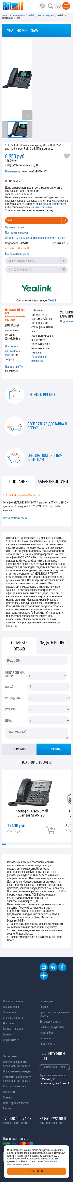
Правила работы (13, 1001)
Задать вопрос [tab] (54, 642)
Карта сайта (47, 1038)
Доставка (8, 1023)
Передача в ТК (13, 367)
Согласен (36, 1171)
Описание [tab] (18, 481)
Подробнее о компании (39, 359)
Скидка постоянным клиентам (44, 457)
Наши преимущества (16, 1103)
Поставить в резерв (17, 232)
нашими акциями (42, 207)
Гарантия (8, 1034)
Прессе (44, 1007)
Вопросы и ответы (50, 1021)
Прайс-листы (47, 1044)
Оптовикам (9, 1012)
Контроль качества (14, 1086)
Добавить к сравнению (22, 260)
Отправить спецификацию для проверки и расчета (35, 238)
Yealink (52, 300)
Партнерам (46, 1001)
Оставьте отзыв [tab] (19, 645)
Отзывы (7, 1097)
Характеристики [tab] (53, 481)
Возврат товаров (13, 1029)
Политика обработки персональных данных (16, 1064)
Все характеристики (17, 254)
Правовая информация (17, 1071)
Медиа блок (47, 1033)
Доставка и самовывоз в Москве (12, 350)
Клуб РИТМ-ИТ (11, 1040)
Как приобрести (12, 1007)
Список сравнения (20, 269)
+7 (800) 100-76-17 (17, 1118)
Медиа (7, 1108)
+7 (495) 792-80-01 (54, 1118)
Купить (9, 220)
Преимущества (13, 171)
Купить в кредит (41, 394)
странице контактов (55, 204)
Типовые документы (52, 1027)
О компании (10, 1056)
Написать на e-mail (54, 1066)
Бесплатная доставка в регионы (47, 425)
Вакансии (9, 1092)
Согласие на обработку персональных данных (17, 1079)
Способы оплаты (13, 1018)
